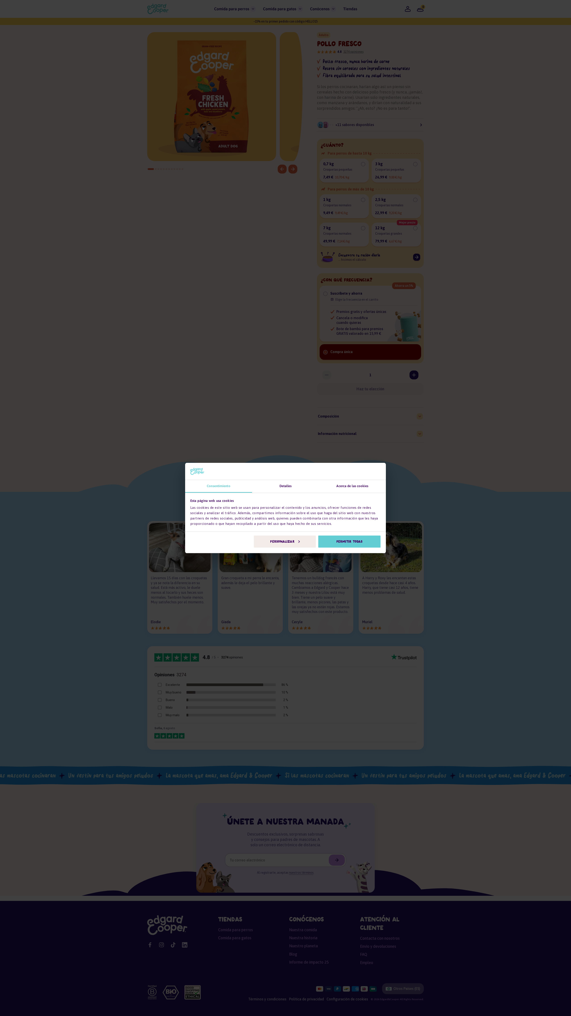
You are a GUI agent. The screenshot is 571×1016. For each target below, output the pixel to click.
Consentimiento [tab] (218, 486)
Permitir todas (349, 542)
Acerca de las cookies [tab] (352, 486)
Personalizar (282, 542)
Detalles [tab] (285, 486)
